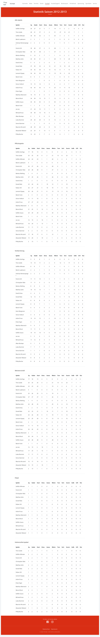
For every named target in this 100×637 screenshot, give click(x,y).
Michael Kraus (19, 113)
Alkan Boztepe (20, 116)
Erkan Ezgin (19, 91)
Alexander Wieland (21, 130)
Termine (36, 3)
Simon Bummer (20, 123)
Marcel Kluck (19, 98)
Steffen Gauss (19, 102)
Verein (41, 3)
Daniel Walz (19, 66)
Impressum (54, 629)
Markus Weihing (20, 55)
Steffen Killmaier (20, 36)
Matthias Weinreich (21, 95)
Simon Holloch (20, 84)
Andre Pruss (19, 87)
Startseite (25, 3)
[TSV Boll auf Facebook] (48, 622)
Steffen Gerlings (20, 28)
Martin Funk (19, 77)
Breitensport (64, 3)
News (30, 3)
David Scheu (19, 62)
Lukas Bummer (20, 120)
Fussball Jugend (55, 3)
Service (95, 3)
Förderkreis (73, 3)
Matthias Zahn (20, 59)
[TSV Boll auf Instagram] (52, 622)
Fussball (47, 3)
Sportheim (88, 3)
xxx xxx (18, 109)
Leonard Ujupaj (20, 73)
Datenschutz (46, 629)
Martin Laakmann (20, 39)
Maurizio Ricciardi (21, 127)
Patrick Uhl (19, 48)
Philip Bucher (19, 134)
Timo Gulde (19, 32)
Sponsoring (81, 3)
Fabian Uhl (19, 70)
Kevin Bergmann (20, 80)
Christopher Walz (20, 52)
